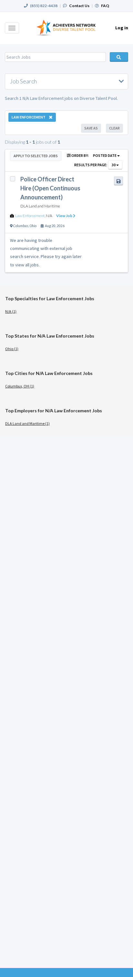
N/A (49, 215)
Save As (91, 128)
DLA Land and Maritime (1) (27, 423)
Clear (114, 128)
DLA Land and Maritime (40, 206)
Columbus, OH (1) (19, 386)
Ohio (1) (11, 348)
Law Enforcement (30, 215)
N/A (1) (10, 311)
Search (119, 57)
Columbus (20, 226)
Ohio (33, 226)
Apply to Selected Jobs (36, 155)
